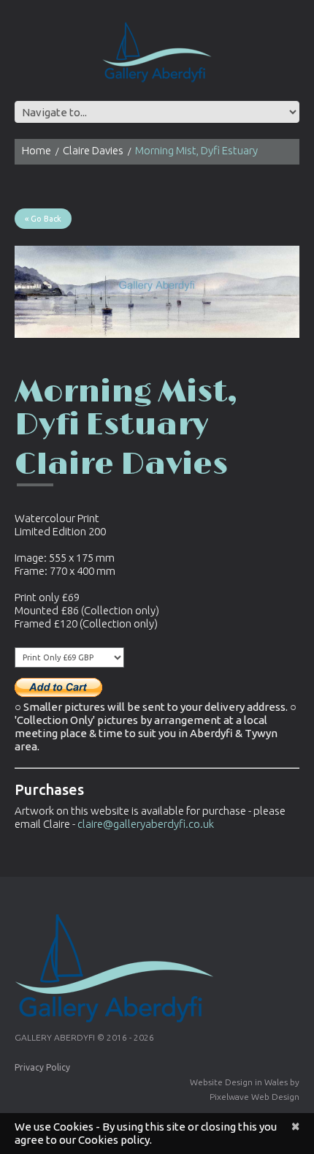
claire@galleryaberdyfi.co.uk (145, 824)
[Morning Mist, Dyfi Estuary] (157, 292)
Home (36, 150)
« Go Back (43, 218)
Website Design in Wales (239, 1082)
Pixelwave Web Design (254, 1096)
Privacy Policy (42, 1067)
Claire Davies (93, 150)
